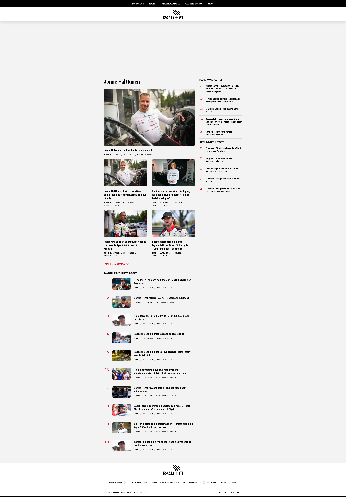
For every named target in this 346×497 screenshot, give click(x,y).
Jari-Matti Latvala (227, 482)
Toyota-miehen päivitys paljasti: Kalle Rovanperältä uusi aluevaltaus (162, 443)
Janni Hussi (211, 482)
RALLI (152, 3)
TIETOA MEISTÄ (223, 492)
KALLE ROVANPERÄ (170, 3)
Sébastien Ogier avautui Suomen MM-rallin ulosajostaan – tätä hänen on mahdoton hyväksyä (222, 89)
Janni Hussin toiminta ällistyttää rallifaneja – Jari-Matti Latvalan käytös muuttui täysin (162, 407)
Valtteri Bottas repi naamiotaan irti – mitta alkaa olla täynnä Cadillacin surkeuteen (164, 425)
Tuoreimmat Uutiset (211, 79)
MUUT (211, 3)
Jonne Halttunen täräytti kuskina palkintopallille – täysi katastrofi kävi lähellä (125, 195)
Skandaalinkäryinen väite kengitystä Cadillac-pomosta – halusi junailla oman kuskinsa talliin (223, 122)
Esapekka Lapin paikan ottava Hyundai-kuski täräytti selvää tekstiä (163, 353)
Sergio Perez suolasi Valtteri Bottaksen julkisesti (161, 298)
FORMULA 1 (138, 3)
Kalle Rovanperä (116, 482)
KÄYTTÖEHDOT (236, 492)
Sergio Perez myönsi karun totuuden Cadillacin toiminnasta (160, 389)
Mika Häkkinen (166, 482)
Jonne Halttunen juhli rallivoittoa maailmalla (128, 150)
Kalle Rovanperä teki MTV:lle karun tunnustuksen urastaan (161, 317)
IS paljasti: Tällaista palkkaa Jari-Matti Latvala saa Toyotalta (162, 281)
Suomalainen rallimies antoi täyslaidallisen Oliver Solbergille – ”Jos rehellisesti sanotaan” (171, 245)
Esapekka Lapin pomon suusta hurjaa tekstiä (159, 334)
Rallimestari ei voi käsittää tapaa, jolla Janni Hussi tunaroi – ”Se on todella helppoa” (171, 195)
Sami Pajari (181, 482)
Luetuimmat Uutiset (211, 142)
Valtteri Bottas (134, 482)
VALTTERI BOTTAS (194, 3)
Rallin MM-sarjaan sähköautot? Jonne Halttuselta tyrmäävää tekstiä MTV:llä (125, 245)
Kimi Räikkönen (150, 482)
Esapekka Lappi (195, 482)
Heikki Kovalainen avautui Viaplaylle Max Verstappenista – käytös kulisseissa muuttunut (160, 371)
